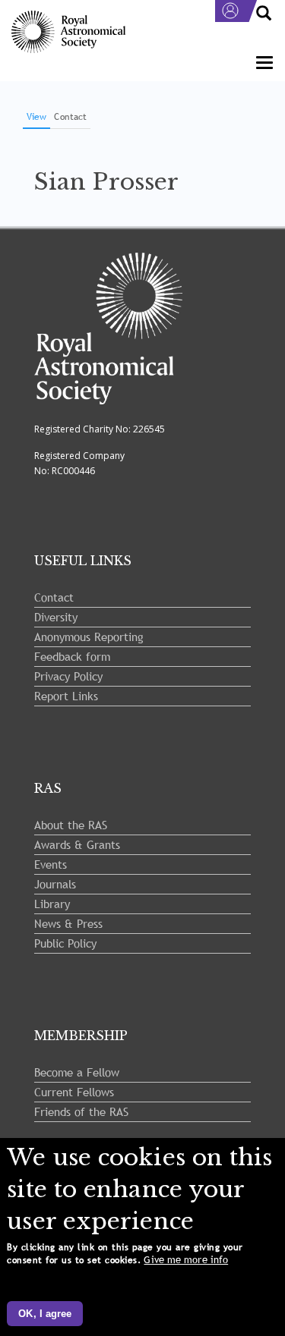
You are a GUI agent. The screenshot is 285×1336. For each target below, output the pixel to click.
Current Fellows (74, 1091)
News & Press (68, 923)
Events (50, 864)
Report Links (66, 695)
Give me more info (186, 1260)
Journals (55, 883)
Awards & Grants (77, 844)
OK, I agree (44, 1313)
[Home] (68, 32)
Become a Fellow (76, 1072)
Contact (70, 117)
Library (52, 903)
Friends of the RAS (81, 1111)
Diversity (56, 616)
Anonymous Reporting (89, 636)
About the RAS (70, 824)
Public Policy (65, 943)
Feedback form (72, 656)
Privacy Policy (68, 676)
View (38, 119)
